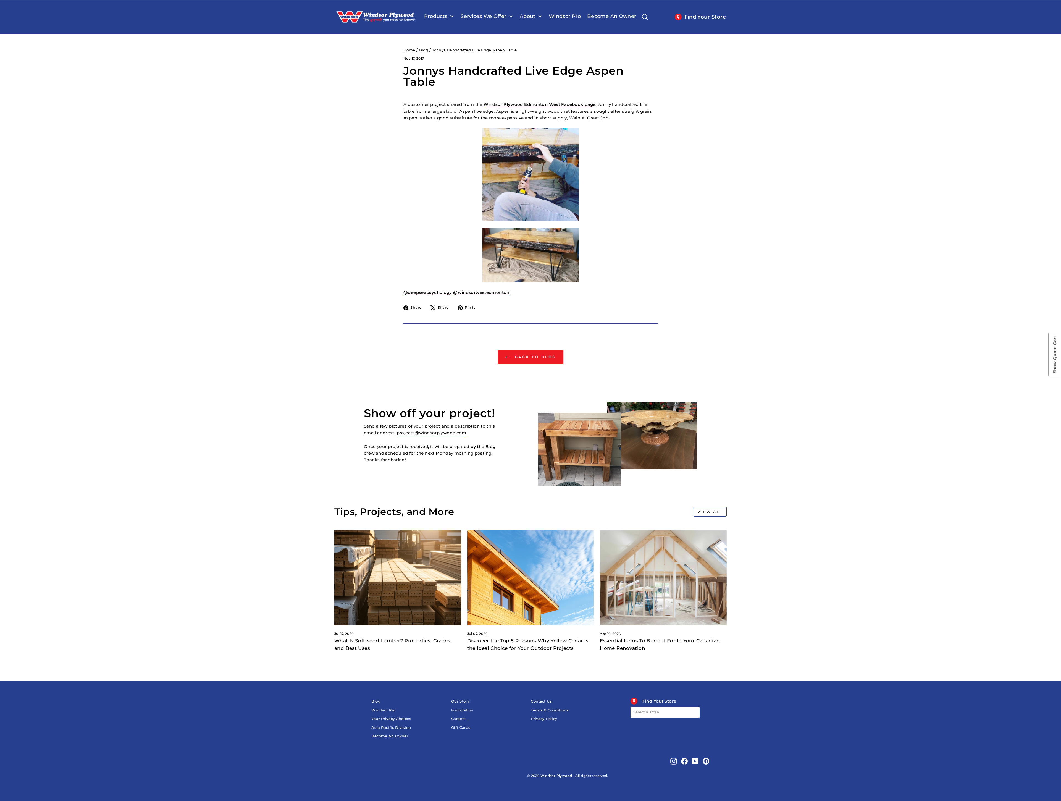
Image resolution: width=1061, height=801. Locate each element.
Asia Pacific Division (391, 728)
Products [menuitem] (435, 16)
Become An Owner (389, 736)
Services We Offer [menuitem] (483, 16)
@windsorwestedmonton (481, 292)
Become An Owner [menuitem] (611, 16)
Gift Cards (461, 728)
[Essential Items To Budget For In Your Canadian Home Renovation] (663, 577)
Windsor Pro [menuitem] (565, 16)
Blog (423, 50)
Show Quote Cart (1054, 354)
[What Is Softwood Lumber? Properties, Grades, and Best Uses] (397, 577)
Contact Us (541, 701)
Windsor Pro (383, 710)
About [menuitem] (527, 16)
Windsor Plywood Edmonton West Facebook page (539, 104)
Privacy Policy (544, 719)
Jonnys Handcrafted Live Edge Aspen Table (474, 50)
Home (409, 50)
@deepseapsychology (427, 292)
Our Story (460, 701)
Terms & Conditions (550, 710)
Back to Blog (534, 357)
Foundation (462, 710)
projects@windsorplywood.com (431, 432)
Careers (458, 719)
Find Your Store (705, 17)
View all (710, 512)
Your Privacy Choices (391, 719)
